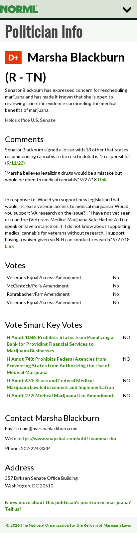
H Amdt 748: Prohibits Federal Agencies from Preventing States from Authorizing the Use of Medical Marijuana (58, 365)
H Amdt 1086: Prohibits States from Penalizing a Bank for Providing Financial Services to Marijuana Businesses (60, 343)
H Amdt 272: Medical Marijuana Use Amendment (60, 395)
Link (102, 179)
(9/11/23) (15, 163)
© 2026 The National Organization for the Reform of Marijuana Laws (68, 525)
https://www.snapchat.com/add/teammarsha (66, 438)
